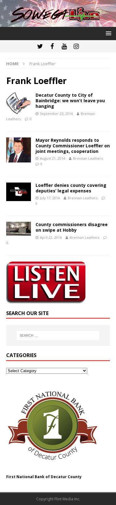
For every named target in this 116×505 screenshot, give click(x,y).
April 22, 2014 (51, 237)
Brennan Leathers (88, 158)
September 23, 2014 (56, 113)
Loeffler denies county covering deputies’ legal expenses (71, 188)
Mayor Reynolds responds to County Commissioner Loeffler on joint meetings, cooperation (73, 145)
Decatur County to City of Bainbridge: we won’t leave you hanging (70, 100)
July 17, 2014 (50, 198)
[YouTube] (64, 46)
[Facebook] (52, 46)
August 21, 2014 (52, 158)
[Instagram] (76, 46)
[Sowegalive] (58, 23)
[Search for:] (58, 335)
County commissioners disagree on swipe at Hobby (72, 227)
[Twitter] (40, 46)
